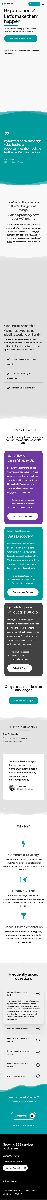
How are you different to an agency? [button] (17, 1052)
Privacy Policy (27, 1125)
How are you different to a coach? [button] (17, 1064)
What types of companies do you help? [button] (18, 1039)
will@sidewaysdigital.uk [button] (13, 1161)
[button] (43, 4)
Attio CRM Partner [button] (10, 1181)
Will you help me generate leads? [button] (17, 993)
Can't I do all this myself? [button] (16, 1076)
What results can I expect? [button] (17, 1029)
